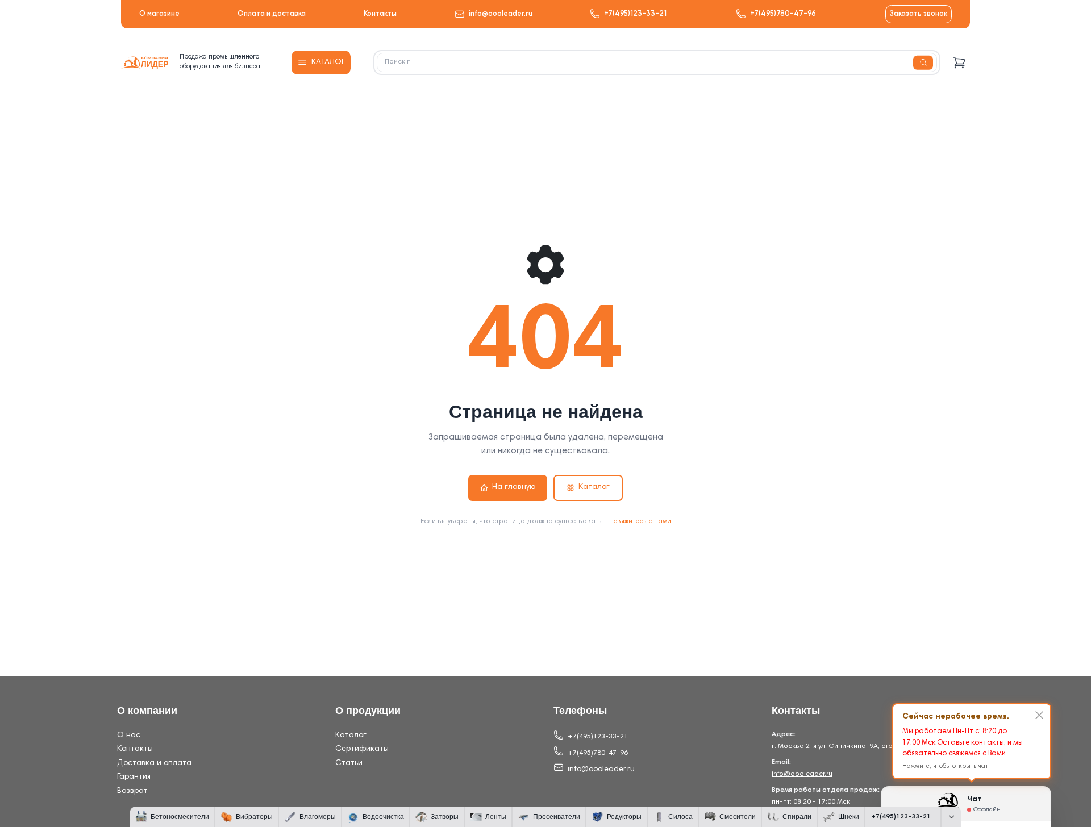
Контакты (380, 14)
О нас (128, 736)
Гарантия (134, 777)
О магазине (159, 14)
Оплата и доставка (272, 14)
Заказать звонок (918, 14)
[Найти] (923, 63)
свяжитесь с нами (642, 521)
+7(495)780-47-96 (783, 14)
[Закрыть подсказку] (1039, 715)
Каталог (594, 487)
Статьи (349, 763)
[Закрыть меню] (951, 817)
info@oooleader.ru (500, 14)
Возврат (132, 791)
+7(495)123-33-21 (635, 14)
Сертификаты (362, 749)
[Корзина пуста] (959, 63)
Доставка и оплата (154, 763)
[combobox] (657, 62)
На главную (513, 487)
